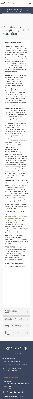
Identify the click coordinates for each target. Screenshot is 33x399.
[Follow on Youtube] (11, 392)
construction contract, (13, 218)
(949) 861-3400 (8, 358)
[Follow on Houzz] (18, 392)
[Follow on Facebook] (7, 392)
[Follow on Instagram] (3, 392)
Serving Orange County (10, 378)
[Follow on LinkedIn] (15, 392)
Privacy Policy (9, 389)
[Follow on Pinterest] (22, 392)
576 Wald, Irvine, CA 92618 (14, 364)
